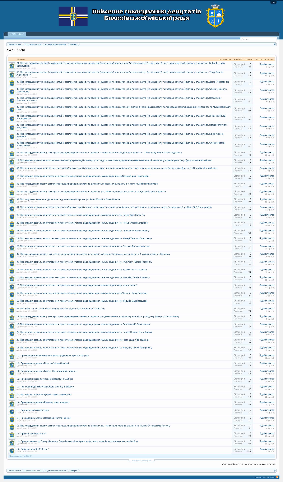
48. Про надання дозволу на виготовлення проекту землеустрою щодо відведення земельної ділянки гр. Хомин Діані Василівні (81, 215)
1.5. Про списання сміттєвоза (31, 433)
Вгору (272, 477)
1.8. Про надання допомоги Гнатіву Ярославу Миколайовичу (47, 371)
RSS (277, 477)
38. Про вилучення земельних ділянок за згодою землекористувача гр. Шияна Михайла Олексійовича (68, 199)
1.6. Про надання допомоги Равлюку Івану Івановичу (43, 402)
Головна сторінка (17, 34)
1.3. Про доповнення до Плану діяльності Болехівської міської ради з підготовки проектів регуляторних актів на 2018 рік (77, 441)
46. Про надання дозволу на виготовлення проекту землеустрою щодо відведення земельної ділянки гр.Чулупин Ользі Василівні (82, 293)
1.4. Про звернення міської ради (33, 410)
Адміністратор (22, 68)
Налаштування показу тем (142, 461)
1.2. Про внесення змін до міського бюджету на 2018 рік (45, 379)
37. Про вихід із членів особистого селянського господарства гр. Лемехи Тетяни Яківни (61, 308)
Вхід (273, 2)
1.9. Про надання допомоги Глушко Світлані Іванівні (43, 363)
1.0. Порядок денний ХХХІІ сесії (32, 449)
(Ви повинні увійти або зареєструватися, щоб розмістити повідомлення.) (249, 464)
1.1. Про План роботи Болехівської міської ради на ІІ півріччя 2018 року (53, 355)
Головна (266, 477)
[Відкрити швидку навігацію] (275, 44)
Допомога (257, 477)
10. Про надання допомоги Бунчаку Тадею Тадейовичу (44, 394)
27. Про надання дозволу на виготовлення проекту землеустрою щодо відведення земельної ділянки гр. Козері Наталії (77, 285)
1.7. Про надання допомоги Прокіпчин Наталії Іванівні (43, 418)
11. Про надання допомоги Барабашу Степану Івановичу (45, 387)
